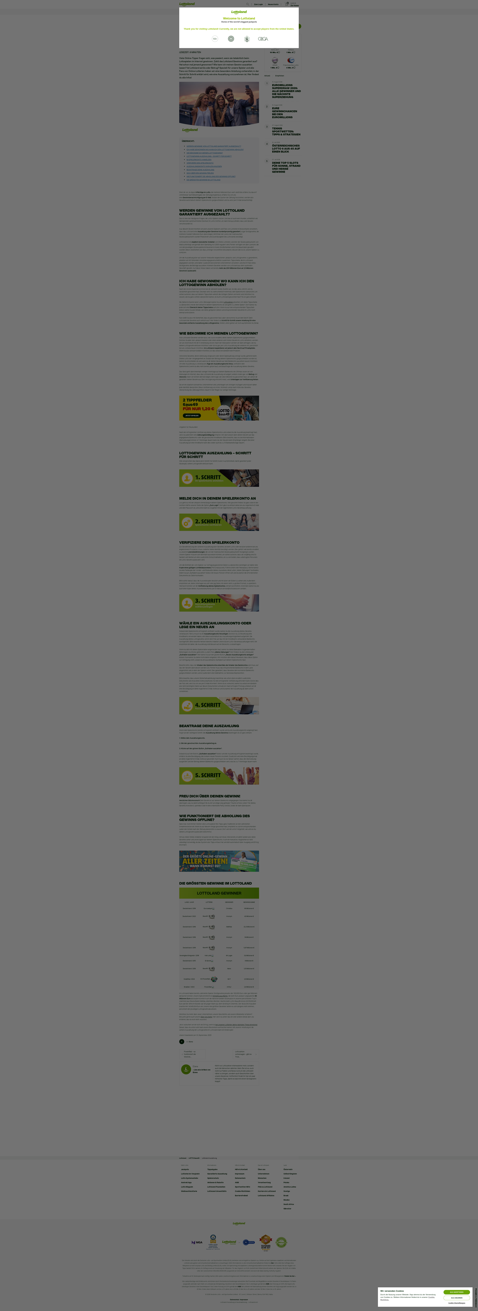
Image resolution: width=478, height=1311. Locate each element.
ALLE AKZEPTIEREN (456, 1292)
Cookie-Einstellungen (456, 1303)
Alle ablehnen (456, 1298)
